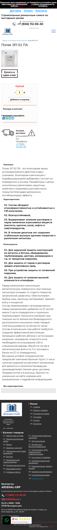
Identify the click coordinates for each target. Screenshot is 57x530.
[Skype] (9, 118)
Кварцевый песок (13, 469)
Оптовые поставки (41, 414)
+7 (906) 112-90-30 (30, 24)
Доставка (15, 10)
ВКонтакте (32, 28)
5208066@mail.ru (13, 499)
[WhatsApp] (6, 118)
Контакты (41, 10)
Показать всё (37, 478)
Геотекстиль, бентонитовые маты (37, 445)
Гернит (9, 444)
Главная (4, 40)
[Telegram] (12, 118)
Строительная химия (41, 475)
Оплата (28, 10)
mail (38, 28)
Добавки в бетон (13, 472)
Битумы (9, 457)
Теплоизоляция (38, 441)
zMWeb (51, 526)
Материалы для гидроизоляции (11, 461)
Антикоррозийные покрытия (17, 40)
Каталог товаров (40, 410)
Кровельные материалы (42, 472)
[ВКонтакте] (3, 118)
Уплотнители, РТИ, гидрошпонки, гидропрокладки (38, 452)
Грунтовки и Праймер (41, 457)
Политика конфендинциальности (10, 515)
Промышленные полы (15, 465)
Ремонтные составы (14, 436)
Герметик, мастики (14, 448)
